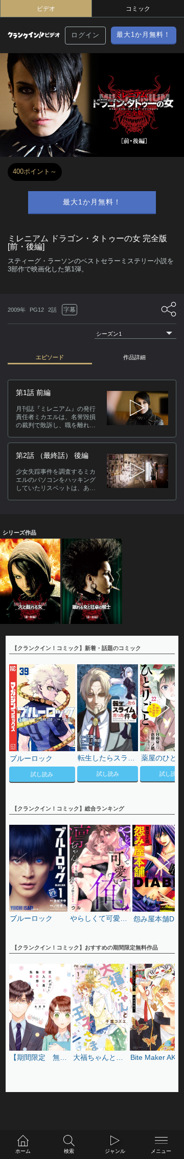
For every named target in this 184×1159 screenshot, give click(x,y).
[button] (162, 724)
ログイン (85, 35)
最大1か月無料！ (144, 34)
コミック (138, 8)
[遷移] (137, 408)
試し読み (42, 774)
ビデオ (46, 8)
